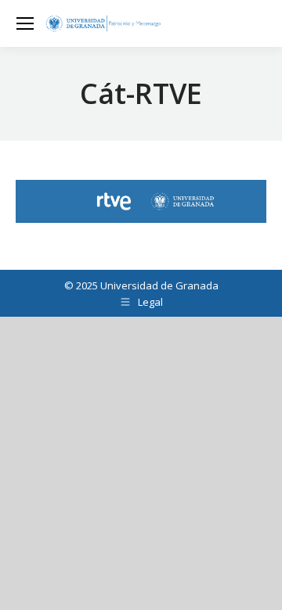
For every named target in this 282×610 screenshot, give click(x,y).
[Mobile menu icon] (25, 23)
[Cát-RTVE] (141, 201)
